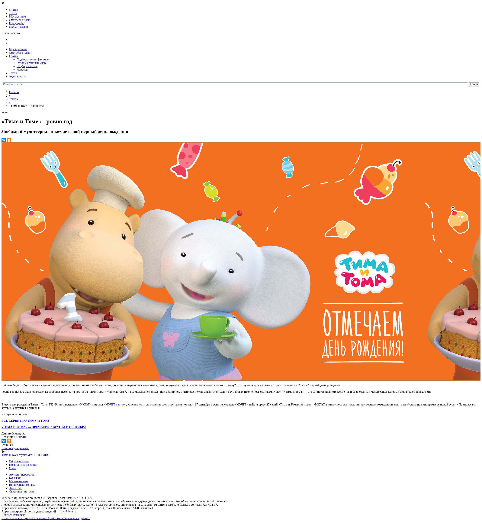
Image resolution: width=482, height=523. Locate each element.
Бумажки (15, 477)
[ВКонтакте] (4, 140)
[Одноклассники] (9, 140)
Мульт (23, 455)
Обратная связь (19, 461)
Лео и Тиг (15, 488)
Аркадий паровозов (21, 474)
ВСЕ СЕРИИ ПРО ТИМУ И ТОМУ (26, 420)
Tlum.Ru (21, 436)
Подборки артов (27, 66)
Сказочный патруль (21, 491)
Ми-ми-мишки (18, 481)
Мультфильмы (18, 49)
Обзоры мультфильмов (31, 62)
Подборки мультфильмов (33, 59)
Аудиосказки (17, 76)
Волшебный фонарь (22, 484)
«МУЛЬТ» (84, 404)
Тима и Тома (10, 455)
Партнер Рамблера (13, 514)
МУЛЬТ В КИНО (38, 455)
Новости (22, 69)
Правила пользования (23, 464)
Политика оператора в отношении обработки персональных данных (46, 518)
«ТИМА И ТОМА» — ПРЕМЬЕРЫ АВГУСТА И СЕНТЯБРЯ (44, 427)
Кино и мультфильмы (15, 448)
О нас (12, 468)
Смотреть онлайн (20, 52)
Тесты (13, 73)
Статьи (13, 56)
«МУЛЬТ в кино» (115, 404)
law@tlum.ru (68, 511)
